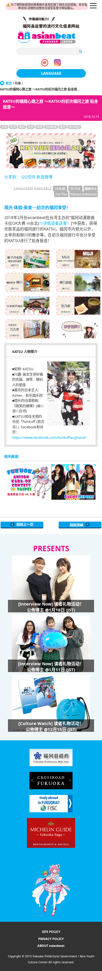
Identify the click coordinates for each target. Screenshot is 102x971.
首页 (9, 83)
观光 (62, 127)
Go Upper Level (22, 525)
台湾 (13, 127)
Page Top (80, 525)
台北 (30, 127)
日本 (4, 127)
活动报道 (51, 127)
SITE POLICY (51, 931)
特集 (18, 83)
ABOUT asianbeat (51, 945)
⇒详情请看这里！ (55, 223)
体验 (39, 127)
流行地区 (74, 127)
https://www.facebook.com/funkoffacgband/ (49, 437)
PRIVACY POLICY (51, 939)
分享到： (12, 176)
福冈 (22, 127)
